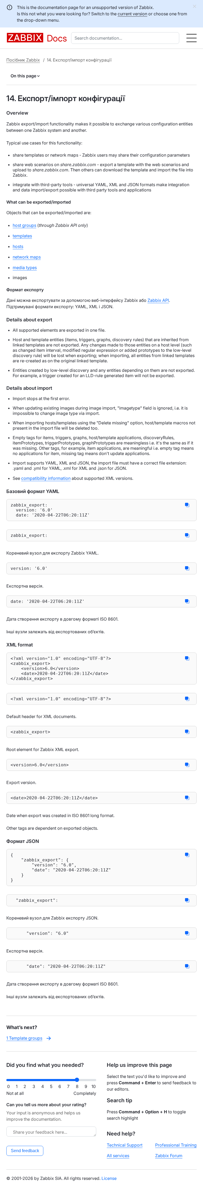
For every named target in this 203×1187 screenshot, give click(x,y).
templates (22, 235)
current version (132, 13)
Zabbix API (158, 300)
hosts (18, 246)
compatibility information (46, 478)
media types (25, 267)
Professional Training (176, 1145)
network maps (27, 257)
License (109, 1178)
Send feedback (25, 1150)
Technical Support (124, 1145)
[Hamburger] (191, 38)
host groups (24, 225)
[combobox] (126, 38)
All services (118, 1155)
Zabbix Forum (168, 1155)
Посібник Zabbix (23, 60)
